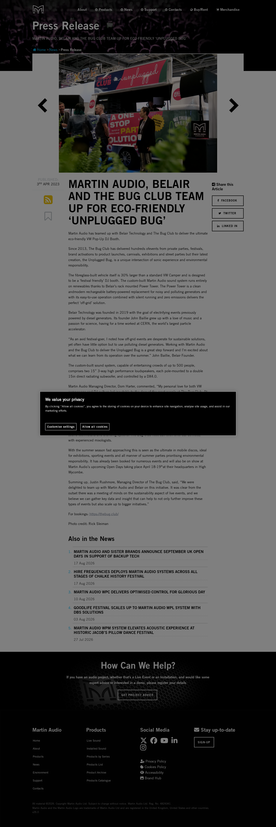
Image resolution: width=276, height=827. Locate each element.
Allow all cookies (95, 426)
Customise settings (61, 426)
